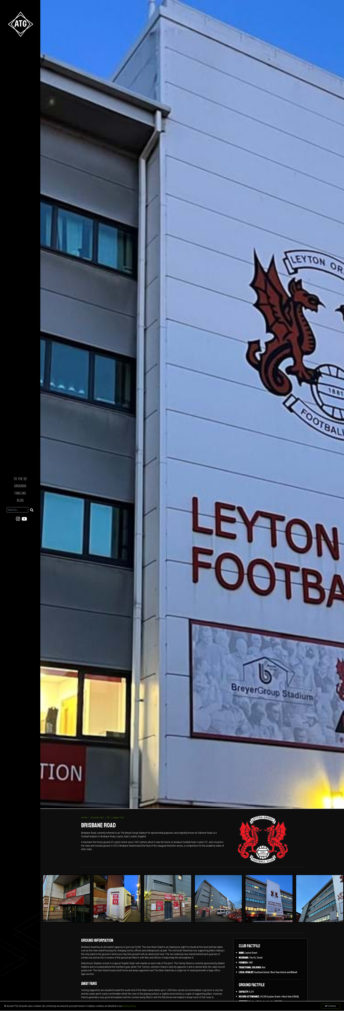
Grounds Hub (97, 817)
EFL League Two (115, 817)
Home (84, 817)
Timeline (20, 493)
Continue (331, 1006)
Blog (20, 500)
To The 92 (20, 478)
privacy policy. (129, 1006)
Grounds (20, 485)
